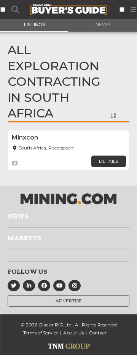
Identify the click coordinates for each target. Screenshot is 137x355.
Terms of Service (40, 333)
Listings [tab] (34, 24)
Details (108, 161)
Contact (98, 333)
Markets (24, 238)
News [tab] (103, 24)
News (18, 216)
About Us (73, 333)
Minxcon (25, 137)
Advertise (69, 301)
